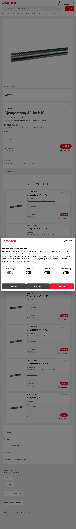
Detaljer (67, 280)
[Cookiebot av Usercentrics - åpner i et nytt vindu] (65, 241)
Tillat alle (62, 286)
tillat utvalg (38, 286)
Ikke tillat (14, 286)
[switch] (28, 272)
